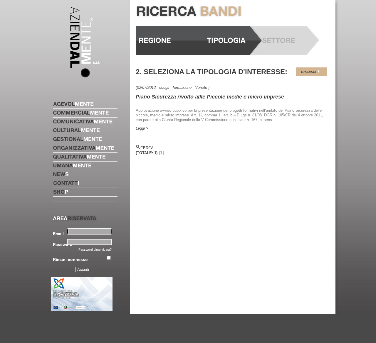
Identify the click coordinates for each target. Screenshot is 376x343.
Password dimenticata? (95, 249)
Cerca (147, 148)
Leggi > (142, 128)
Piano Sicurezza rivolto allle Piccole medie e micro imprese (210, 97)
